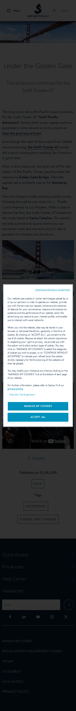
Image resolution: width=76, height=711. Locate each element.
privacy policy (15, 388)
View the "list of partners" (22, 394)
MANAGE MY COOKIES (38, 406)
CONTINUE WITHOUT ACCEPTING (52, 289)
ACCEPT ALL (38, 417)
